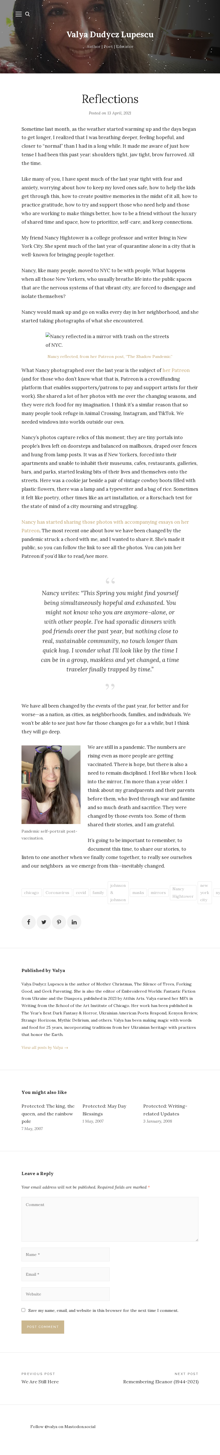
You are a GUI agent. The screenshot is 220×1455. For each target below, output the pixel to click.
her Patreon (176, 370)
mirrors (158, 892)
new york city (204, 892)
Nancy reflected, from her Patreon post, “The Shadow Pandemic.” (110, 356)
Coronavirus (57, 892)
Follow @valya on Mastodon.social (62, 1426)
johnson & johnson (118, 892)
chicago (31, 892)
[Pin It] (59, 922)
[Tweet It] (44, 922)
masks (138, 892)
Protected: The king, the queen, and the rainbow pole (47, 1113)
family (98, 892)
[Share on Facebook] (28, 922)
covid (81, 892)
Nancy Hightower (183, 892)
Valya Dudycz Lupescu (110, 34)
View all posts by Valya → (44, 1047)
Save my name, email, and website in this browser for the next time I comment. (103, 1310)
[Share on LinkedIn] (74, 922)
